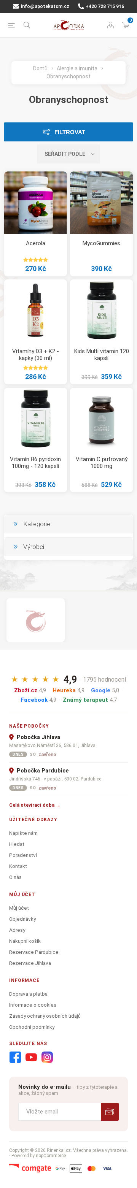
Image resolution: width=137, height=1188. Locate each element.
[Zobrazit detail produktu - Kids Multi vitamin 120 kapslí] (101, 310)
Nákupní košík (25, 941)
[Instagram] (47, 1058)
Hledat (16, 844)
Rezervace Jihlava (30, 963)
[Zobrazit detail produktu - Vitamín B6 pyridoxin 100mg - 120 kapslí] (35, 419)
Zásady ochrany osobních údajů (45, 1016)
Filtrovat (69, 132)
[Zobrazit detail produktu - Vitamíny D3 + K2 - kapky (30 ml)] (35, 310)
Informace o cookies (32, 1005)
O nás (15, 877)
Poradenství (23, 855)
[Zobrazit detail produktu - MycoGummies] (101, 202)
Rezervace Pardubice (34, 952)
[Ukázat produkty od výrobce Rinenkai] (35, 620)
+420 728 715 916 (104, 6)
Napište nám (23, 833)
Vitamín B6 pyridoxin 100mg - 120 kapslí (35, 462)
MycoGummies (101, 243)
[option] (35, 620)
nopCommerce (51, 1155)
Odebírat (110, 1112)
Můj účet (19, 908)
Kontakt (18, 866)
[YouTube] (31, 1058)
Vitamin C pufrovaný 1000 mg (101, 462)
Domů (40, 68)
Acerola (35, 243)
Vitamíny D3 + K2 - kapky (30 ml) (35, 355)
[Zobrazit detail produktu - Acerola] (35, 202)
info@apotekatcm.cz (44, 6)
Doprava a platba (28, 994)
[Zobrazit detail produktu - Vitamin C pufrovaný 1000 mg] (101, 419)
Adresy (17, 930)
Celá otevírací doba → (35, 805)
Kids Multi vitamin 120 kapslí (101, 355)
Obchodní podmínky (31, 1027)
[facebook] (15, 1058)
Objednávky (22, 919)
